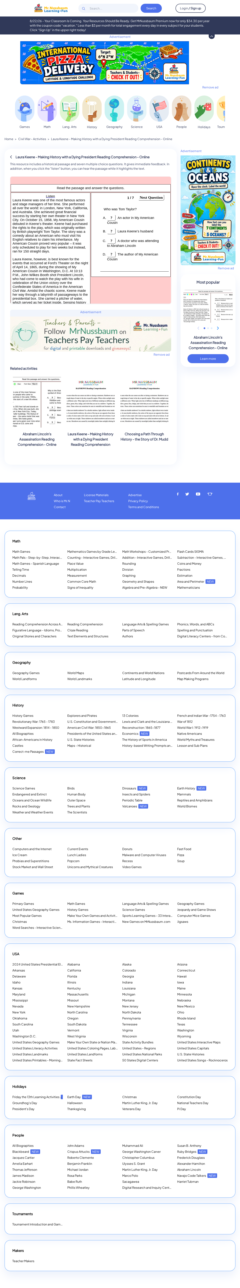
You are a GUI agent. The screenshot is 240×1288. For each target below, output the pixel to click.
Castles (17, 745)
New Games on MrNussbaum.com (146, 922)
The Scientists (77, 812)
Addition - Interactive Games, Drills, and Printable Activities (163, 557)
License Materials (96, 495)
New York (19, 1012)
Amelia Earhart (22, 1164)
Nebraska (184, 1000)
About (58, 495)
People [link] (181, 127)
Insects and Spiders (136, 794)
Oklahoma (19, 1018)
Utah (15, 1030)
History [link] (92, 127)
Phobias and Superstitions (30, 861)
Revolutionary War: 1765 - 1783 (33, 722)
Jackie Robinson (23, 1181)
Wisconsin (129, 1036)
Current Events (77, 849)
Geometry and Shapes (138, 581)
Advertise (135, 495)
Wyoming (184, 1036)
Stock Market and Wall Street (32, 867)
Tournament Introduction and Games (38, 1224)
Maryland (18, 994)
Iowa (180, 982)
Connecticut (186, 970)
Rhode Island (186, 1018)
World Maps (75, 673)
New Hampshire (78, 1006)
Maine (181, 988)
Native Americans (189, 733)
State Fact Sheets (79, 1060)
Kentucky (74, 988)
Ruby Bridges (191, 1152)
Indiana (127, 982)
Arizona (182, 964)
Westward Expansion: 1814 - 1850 (35, 727)
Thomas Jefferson (24, 1170)
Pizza (180, 855)
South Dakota (76, 1024)
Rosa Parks (74, 1175)
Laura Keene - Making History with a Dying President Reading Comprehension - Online (111, 139)
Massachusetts (77, 994)
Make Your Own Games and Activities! (98, 916)
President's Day (23, 1109)
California (74, 970)
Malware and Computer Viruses (144, 855)
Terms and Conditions (143, 507)
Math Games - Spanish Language (35, 563)
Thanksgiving (76, 1109)
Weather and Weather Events (32, 812)
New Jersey (130, 1006)
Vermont (73, 1030)
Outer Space (76, 800)
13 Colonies (130, 716)
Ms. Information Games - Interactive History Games (103, 922)
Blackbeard (25, 1152)
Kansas (17, 988)
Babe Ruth (74, 1181)
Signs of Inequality (80, 587)
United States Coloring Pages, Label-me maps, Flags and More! (112, 1048)
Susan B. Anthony (189, 1146)
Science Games (23, 788)
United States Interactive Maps (198, 1042)
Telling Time (20, 569)
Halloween (74, 1103)
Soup (181, 861)
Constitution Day (189, 1097)
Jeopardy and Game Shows (196, 910)
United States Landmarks (30, 1054)
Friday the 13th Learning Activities (40, 1097)
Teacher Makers (23, 1261)
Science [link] (137, 127)
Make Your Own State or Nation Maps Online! (103, 1042)
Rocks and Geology (26, 806)
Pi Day (181, 1109)
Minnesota (184, 994)
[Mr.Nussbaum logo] (51, 8)
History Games (22, 716)
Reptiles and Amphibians (194, 800)
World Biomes (187, 806)
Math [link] (47, 127)
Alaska (126, 964)
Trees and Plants (78, 806)
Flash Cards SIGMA (190, 551)
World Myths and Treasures (195, 739)
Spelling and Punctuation (195, 630)
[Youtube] (198, 494)
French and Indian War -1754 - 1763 (201, 716)
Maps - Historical (79, 745)
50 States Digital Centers (140, 1060)
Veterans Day (131, 1109)
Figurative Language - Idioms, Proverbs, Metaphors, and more (55, 630)
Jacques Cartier (23, 1158)
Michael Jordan (77, 1170)
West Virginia (76, 1036)
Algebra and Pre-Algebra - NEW (144, 587)
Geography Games (26, 673)
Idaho (16, 982)
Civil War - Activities (32, 139)
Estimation (184, 575)
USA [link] (159, 127)
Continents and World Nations (143, 673)
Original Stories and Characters (34, 636)
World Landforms (24, 679)
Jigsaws (182, 922)
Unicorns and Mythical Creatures (90, 867)
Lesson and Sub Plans (192, 745)
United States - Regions (139, 1048)
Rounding (129, 563)
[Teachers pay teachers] (210, 494)
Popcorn (73, 861)
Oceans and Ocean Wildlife (32, 800)
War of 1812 (185, 722)
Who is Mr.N (62, 501)
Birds (71, 788)
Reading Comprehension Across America (46, 624)
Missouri (73, 1000)
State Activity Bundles (137, 1042)
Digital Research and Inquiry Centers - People (159, 1187)
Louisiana (129, 988)
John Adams (75, 1146)
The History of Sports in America (144, 739)
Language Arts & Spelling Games (145, 624)
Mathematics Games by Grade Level (98, 551)
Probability (20, 587)
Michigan (128, 994)
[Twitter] (187, 494)
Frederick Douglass (191, 1158)
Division (127, 569)
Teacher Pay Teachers (99, 501)
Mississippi (20, 1000)
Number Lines (22, 581)
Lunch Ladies (76, 855)
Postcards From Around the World (200, 673)
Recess (127, 861)
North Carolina (77, 1012)
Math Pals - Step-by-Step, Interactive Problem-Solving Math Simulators (62, 557)
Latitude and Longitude (139, 679)
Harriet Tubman (188, 1181)
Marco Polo (130, 1175)
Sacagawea (130, 1181)
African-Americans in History (32, 739)
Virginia (127, 1030)
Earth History (191, 788)
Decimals (19, 575)
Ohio (180, 1012)
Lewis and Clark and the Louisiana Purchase (152, 722)
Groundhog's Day (24, 1103)
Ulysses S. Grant (133, 1164)
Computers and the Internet (32, 849)
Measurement (77, 575)
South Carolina (22, 1024)
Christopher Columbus (138, 1158)
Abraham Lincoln (189, 1170)
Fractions (183, 569)
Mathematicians (188, 587)
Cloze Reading (77, 630)
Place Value (75, 563)
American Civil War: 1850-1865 (89, 727)
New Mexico (186, 1006)
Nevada (17, 1006)
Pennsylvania (131, 1018)
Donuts (127, 849)
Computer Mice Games (193, 916)
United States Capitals (193, 1048)
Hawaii (182, 976)
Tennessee (129, 1024)
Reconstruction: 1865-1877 (141, 727)
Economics (135, 733)
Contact (60, 507)
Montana (128, 1000)
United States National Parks (142, 1054)
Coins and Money (189, 563)
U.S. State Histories (80, 739)
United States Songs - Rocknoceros (202, 1060)
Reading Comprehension (85, 624)
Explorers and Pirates (82, 716)
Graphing (129, 575)
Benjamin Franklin (79, 1164)
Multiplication (77, 569)
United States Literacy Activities (35, 1048)
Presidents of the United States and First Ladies (100, 733)
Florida (72, 976)
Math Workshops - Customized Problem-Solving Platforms (163, 551)
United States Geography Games (35, 910)
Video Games (132, 867)
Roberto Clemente (80, 1158)
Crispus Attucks (83, 1152)
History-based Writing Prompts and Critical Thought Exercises (166, 745)
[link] (24, 109)
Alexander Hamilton (191, 1164)
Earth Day (79, 1097)
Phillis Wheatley (78, 1187)
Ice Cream (19, 855)
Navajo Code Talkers (196, 1175)
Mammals (184, 794)
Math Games (21, 551)
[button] (204, 328)
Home (8, 139)
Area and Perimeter (195, 581)
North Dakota (131, 1012)
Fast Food (184, 849)
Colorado (129, 970)
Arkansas (18, 970)
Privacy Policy (138, 501)
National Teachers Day (192, 1103)
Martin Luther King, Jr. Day (140, 1103)
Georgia (128, 976)
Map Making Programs (192, 679)
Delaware (19, 976)
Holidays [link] (204, 127)
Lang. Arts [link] (69, 127)
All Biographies (23, 733)
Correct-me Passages (32, 751)
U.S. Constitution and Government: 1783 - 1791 (99, 722)
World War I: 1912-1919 (192, 727)
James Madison (23, 1175)
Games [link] (25, 127)
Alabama (73, 964)
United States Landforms (85, 1054)
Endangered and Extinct (29, 794)
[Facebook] (177, 494)
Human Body (76, 794)
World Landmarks (79, 679)
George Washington (26, 1187)
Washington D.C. (24, 1036)
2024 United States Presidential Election (46, 964)
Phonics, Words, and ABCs (195, 624)
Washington (185, 1030)
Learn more (208, 359)
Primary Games (23, 904)
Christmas (19, 922)
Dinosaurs (134, 788)
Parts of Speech (133, 630)
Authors (127, 636)
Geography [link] (114, 127)
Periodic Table (132, 800)
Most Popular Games (27, 916)
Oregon (72, 1018)
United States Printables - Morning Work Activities (47, 1060)
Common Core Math (81, 581)
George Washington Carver (141, 1152)
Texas (181, 1024)
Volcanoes (134, 806)
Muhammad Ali (132, 1146)
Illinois (71, 982)
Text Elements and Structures (87, 636)
